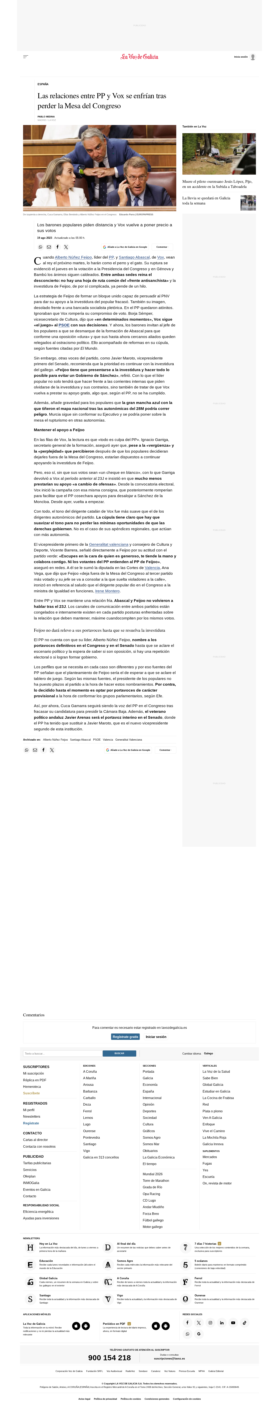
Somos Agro (152, 1137)
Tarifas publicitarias (37, 1163)
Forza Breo (151, 1213)
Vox (160, 257)
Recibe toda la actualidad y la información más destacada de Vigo (147, 1299)
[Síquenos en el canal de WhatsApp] (187, 1334)
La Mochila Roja (214, 1137)
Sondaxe (143, 1371)
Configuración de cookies (187, 1399)
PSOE (64, 325)
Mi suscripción (33, 1073)
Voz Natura (169, 1371)
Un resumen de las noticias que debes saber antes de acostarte (144, 1247)
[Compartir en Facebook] (57, 247)
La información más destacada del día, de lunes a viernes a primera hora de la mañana (68, 1247)
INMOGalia (31, 1183)
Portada (148, 1071)
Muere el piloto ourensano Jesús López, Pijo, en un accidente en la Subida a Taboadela (217, 184)
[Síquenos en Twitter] (199, 1323)
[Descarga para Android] (86, 1326)
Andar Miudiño (153, 1207)
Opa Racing (151, 1194)
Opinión (148, 1104)
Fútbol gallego (153, 1220)
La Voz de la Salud (216, 1071)
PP (111, 257)
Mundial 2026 (153, 1174)
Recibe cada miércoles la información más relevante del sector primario (144, 1265)
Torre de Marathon (156, 1180)
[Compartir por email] (49, 247)
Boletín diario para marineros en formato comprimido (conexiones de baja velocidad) (220, 1265)
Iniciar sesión (156, 1037)
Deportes (149, 1111)
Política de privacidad (105, 1399)
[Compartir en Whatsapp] (40, 247)
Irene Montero (107, 591)
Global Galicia (213, 1085)
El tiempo (149, 1164)
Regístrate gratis (125, 1037)
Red (206, 1104)
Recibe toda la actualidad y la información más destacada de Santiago (69, 1299)
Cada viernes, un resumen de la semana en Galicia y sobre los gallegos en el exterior (68, 1282)
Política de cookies (131, 1399)
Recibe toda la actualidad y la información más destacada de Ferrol (224, 1282)
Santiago (89, 1144)
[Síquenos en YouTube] (233, 1323)
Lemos (88, 1117)
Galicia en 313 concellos (101, 1157)
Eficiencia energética (38, 1211)
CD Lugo (149, 1200)
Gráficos (149, 1131)
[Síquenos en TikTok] (245, 1323)
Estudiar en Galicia (216, 1091)
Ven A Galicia (212, 1117)
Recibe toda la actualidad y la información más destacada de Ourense (224, 1299)
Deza (87, 1104)
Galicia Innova (213, 1144)
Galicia (148, 1078)
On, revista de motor (217, 1183)
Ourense (89, 1131)
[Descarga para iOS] (76, 1326)
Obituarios (150, 1151)
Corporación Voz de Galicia (69, 1371)
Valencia (152, 568)
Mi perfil (29, 1110)
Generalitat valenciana (108, 544)
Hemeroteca (32, 1086)
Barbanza (90, 1091)
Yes (205, 1170)
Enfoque (209, 1124)
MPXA (202, 1371)
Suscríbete (31, 1093)
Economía (150, 1085)
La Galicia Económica (159, 1157)
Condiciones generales (157, 1399)
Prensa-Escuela (187, 1371)
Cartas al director (35, 1140)
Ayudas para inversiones (41, 1218)
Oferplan (29, 1176)
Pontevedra (91, 1137)
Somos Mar (151, 1144)
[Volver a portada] (139, 57)
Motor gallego (153, 1227)
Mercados (210, 1157)
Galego (208, 1053)
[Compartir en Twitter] (66, 247)
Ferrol (87, 1111)
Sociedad (150, 1117)
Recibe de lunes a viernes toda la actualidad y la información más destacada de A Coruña (147, 1282)
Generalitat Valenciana (128, 739)
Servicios (30, 1170)
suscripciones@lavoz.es (169, 1358)
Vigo (86, 1151)
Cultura (148, 1124)
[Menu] (26, 57)
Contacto (29, 1196)
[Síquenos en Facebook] (187, 1323)
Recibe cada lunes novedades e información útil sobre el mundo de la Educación (67, 1265)
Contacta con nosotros (39, 1146)
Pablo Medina (46, 116)
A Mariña (89, 1078)
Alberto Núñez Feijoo (73, 257)
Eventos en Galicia (36, 1189)
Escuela (208, 1177)
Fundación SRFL (94, 1371)
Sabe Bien (210, 1078)
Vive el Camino (214, 1131)
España (148, 1091)
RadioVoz (130, 1371)
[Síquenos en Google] (199, 1334)
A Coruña (90, 1071)
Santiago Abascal (134, 257)
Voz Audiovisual (114, 1371)
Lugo (86, 1124)
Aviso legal (84, 1399)
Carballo (89, 1098)
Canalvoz (156, 1371)
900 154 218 (109, 1358)
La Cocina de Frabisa (218, 1098)
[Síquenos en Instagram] (210, 1323)
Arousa (88, 1085)
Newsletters (31, 1116)
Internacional (152, 1098)
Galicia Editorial (215, 1371)
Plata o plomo (213, 1111)
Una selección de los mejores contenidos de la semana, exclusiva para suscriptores (222, 1247)
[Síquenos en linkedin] (222, 1323)
